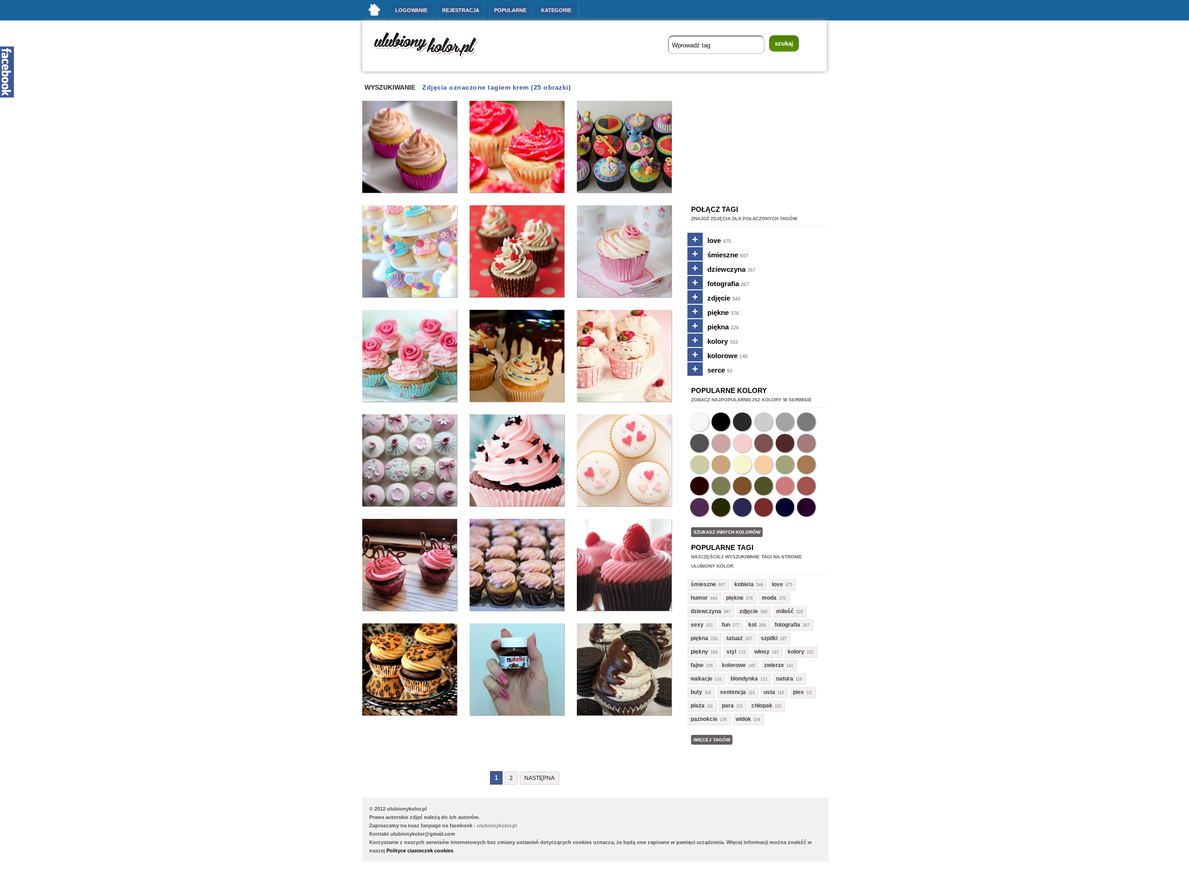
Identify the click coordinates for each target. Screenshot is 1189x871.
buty (696, 692)
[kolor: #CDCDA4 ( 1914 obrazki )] (699, 464)
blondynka (744, 678)
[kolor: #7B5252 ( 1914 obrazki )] (763, 443)
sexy (697, 625)
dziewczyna (731, 269)
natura (784, 678)
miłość (785, 611)
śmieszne (727, 255)
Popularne (510, 10)
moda (769, 598)
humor (699, 598)
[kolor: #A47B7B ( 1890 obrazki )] (806, 443)
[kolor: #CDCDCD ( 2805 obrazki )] (763, 422)
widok (743, 719)
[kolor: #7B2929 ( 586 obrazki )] (763, 507)
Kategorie (556, 10)
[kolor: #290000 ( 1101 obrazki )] (699, 486)
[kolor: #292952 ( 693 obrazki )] (742, 507)
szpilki (769, 638)
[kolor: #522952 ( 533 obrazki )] (699, 507)
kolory (722, 341)
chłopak (761, 705)
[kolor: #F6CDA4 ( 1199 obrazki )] (763, 464)
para (728, 705)
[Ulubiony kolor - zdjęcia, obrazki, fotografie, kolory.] (432, 60)
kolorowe (727, 356)
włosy (762, 651)
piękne (723, 312)
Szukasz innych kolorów (726, 532)
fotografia (728, 284)
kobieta (744, 584)
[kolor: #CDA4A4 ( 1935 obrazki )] (721, 443)
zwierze (774, 665)
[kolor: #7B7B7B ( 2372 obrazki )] (806, 422)
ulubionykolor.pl (497, 825)
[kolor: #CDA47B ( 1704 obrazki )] (721, 464)
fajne (697, 665)
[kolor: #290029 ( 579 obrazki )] (806, 507)
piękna (723, 327)
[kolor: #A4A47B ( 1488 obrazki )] (785, 464)
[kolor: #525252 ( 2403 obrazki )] (699, 443)
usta (769, 692)
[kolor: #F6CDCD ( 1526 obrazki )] (742, 443)
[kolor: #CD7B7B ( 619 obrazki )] (785, 486)
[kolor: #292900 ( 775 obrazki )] (721, 507)
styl (731, 651)
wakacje (701, 678)
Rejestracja (460, 10)
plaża (698, 705)
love (719, 240)
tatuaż (734, 638)
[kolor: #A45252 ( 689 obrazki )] (806, 486)
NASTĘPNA (539, 778)
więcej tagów (711, 739)
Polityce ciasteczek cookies (419, 850)
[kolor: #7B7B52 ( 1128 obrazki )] (721, 486)
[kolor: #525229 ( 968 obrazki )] (763, 486)
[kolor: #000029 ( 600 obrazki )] (785, 507)
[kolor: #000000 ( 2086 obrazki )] (721, 422)
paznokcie (704, 719)
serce (719, 370)
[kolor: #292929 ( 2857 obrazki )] (742, 422)
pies (798, 692)
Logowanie (411, 10)
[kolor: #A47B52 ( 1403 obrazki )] (806, 464)
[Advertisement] (531, 749)
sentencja (733, 692)
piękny (699, 651)
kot (752, 625)
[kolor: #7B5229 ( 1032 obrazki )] (742, 486)
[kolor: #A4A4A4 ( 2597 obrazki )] (785, 422)
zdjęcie (723, 298)
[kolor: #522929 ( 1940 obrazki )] (785, 443)
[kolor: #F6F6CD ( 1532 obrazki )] (742, 464)
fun (726, 625)
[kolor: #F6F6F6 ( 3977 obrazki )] (699, 422)
